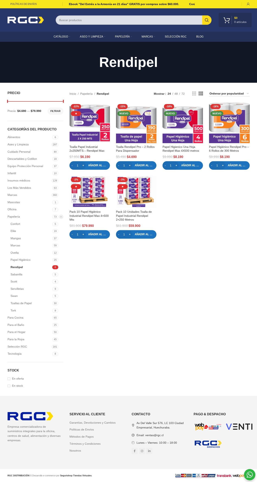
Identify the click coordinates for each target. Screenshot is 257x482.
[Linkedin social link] (149, 451)
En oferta (18, 378)
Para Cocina (15, 317)
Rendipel (17, 267)
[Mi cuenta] (248, 4)
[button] (89, 165)
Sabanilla (16, 274)
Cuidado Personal (19, 151)
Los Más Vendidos (19, 187)
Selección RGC (17, 346)
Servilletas (17, 288)
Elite (13, 231)
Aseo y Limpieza (18, 144)
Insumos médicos (19, 180)
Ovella (15, 252)
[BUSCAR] (206, 20)
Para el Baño (16, 324)
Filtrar (55, 111)
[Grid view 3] (194, 93)
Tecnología (15, 353)
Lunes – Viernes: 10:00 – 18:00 (157, 442)
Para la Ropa (16, 339)
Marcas (12, 194)
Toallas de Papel (21, 303)
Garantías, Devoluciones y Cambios (92, 422)
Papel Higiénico (20, 259)
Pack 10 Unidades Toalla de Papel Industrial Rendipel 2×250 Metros (134, 215)
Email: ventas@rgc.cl (150, 435)
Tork (13, 310)
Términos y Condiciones (85, 443)
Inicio (72, 93)
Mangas (16, 238)
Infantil (12, 173)
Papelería (14, 216)
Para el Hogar (16, 332)
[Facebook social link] (135, 451)
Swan (14, 295)
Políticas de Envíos (81, 429)
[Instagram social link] (142, 451)
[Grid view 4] (201, 93)
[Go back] (94, 62)
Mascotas (14, 202)
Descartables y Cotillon (22, 158)
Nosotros (75, 450)
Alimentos (14, 137)
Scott (14, 281)
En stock (17, 385)
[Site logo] (26, 19)
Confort (15, 223)
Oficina (12, 209)
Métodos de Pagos (81, 436)
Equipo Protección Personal (25, 166)
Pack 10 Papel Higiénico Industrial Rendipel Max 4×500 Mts (89, 215)
